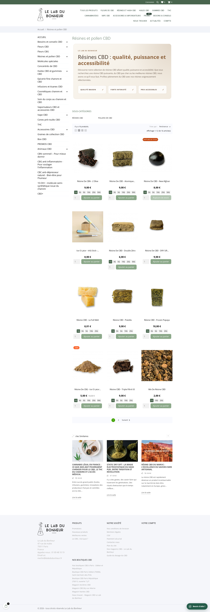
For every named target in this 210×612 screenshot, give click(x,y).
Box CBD (42, 139)
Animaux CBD (45, 148)
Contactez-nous (113, 542)
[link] (87, 157)
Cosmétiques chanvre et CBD (50, 93)
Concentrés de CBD (47, 66)
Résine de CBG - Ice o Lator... (87, 389)
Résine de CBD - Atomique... (122, 181)
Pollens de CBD (105, 118)
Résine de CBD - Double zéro (122, 250)
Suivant (126, 420)
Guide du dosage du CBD (117, 555)
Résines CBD (77, 118)
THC (40, 124)
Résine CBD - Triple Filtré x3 (122, 389)
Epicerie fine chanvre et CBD (49, 80)
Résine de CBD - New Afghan (157, 181)
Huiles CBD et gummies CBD (50, 72)
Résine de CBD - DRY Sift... (157, 250)
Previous (73, 435)
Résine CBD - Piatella (122, 320)
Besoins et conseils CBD (50, 41)
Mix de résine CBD (157, 389)
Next (168, 435)
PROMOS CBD (45, 144)
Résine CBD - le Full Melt (88, 320)
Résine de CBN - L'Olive (87, 181)
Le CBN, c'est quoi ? (80, 539)
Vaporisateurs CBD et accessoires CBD (48, 108)
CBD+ (40, 193)
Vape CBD (43, 114)
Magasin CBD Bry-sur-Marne (83, 588)
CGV (108, 535)
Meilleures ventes (79, 535)
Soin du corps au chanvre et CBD (52, 101)
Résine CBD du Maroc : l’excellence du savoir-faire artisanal (156, 467)
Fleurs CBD (43, 46)
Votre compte (148, 523)
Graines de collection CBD (51, 134)
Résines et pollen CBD (49, 56)
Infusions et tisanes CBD (50, 86)
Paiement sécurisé (114, 539)
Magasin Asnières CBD (81, 585)
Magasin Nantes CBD (80, 591)
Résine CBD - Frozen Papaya (157, 320)
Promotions (76, 528)
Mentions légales (114, 532)
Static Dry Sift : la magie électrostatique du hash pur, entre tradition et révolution (120, 468)
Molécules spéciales (48, 61)
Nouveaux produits (80, 532)
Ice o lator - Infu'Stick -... (88, 250)
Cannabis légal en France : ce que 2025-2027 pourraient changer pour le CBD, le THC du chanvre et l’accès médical (87, 469)
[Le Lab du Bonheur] (53, 14)
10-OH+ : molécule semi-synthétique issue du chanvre (50, 185)
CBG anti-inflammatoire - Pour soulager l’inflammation (50, 164)
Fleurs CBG (43, 51)
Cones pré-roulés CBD (49, 119)
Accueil (42, 37)
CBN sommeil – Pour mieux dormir (52, 155)
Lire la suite (76, 497)
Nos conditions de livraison (118, 528)
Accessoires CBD (46, 129)
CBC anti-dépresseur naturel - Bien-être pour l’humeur (50, 175)
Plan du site (111, 545)
